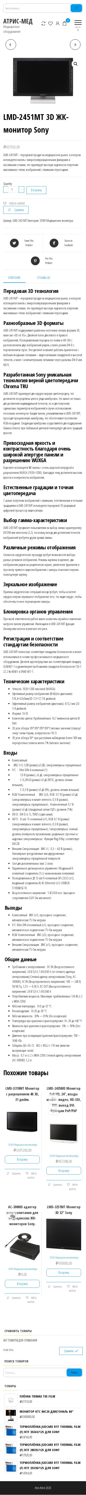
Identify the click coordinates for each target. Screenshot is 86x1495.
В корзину (36, 190)
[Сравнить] (44, 23)
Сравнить (19, 210)
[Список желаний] (51, 23)
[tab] (17, 278)
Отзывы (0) (43, 278)
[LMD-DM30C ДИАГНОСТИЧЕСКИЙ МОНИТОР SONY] (75, 44)
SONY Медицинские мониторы (56, 220)
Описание (14, 278)
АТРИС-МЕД (18, 21)
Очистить (8, 1350)
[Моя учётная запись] (58, 23)
